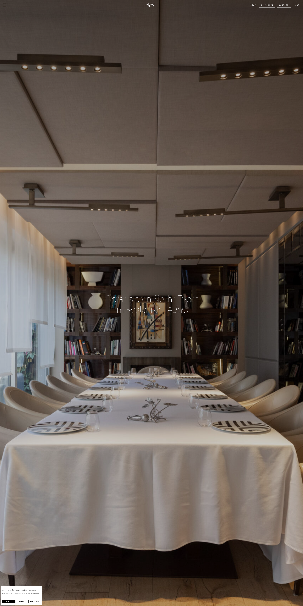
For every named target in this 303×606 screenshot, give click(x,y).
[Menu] (4, 5)
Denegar (21, 601)
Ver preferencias (34, 601)
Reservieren (267, 5)
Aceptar (8, 601)
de (298, 5)
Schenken (283, 5)
